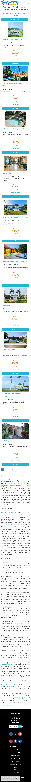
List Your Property (15, 764)
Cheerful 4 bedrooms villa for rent (15, 217)
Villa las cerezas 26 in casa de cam (15, 261)
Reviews (13, 758)
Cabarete (5, 13)
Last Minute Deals (15, 752)
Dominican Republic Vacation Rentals (16, 476)
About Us (15, 749)
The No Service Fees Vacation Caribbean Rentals (15, 685)
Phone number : (15, 772)
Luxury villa (7, 173)
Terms (15, 769)
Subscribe (20, 726)
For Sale (15, 767)
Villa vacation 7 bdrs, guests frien (15, 129)
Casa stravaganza (9, 350)
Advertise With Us (15, 746)
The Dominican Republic (8, 512)
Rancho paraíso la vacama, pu (13, 39)
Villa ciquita (7, 441)
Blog (18, 758)
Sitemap (20, 769)
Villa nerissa (7, 305)
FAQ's (11, 769)
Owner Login (15, 755)
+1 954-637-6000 (15, 773)
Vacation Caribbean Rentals (9, 480)
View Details (15, 63)
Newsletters (15, 761)
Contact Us (15, 771)
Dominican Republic (19, 483)
